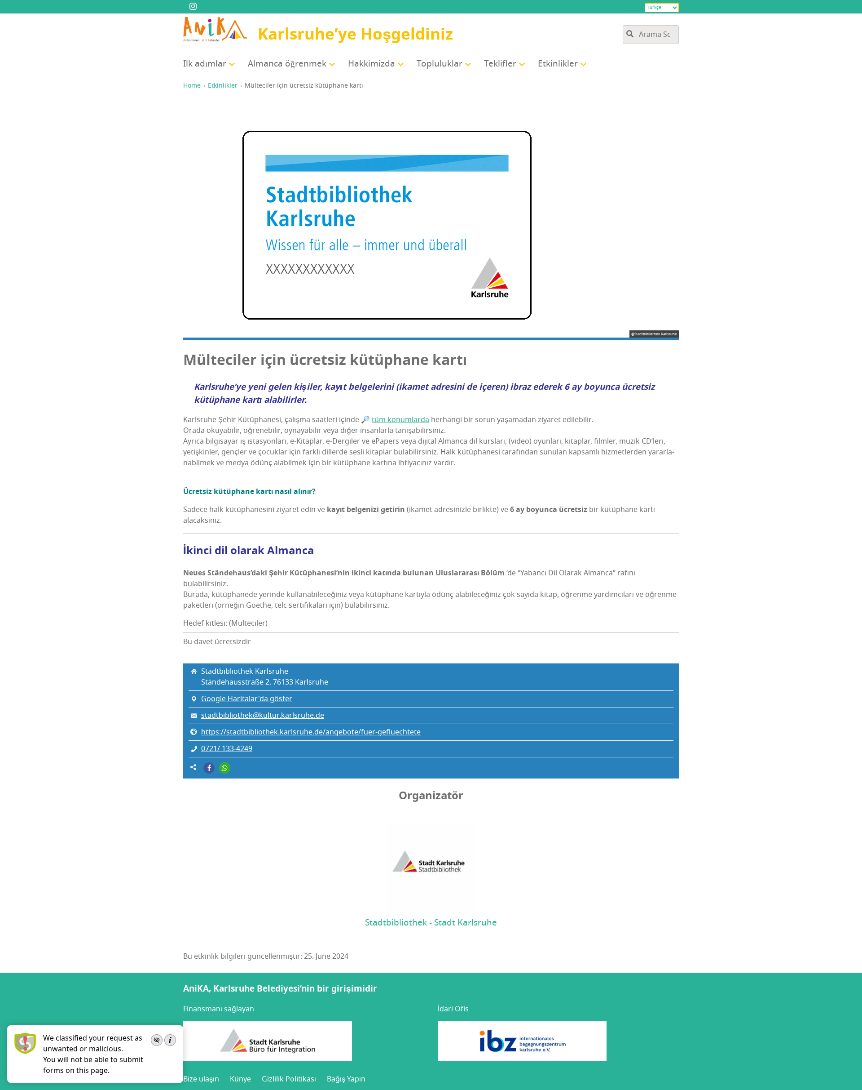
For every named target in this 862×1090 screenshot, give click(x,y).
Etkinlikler (222, 85)
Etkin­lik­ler (558, 64)
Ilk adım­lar (204, 64)
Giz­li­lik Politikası (289, 1079)
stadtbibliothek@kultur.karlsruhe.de (262, 715)
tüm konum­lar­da (400, 419)
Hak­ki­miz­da (371, 64)
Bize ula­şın (201, 1079)
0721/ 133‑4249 (226, 748)
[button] (209, 768)
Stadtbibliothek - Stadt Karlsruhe (431, 922)
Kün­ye (240, 1079)
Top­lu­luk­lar (439, 64)
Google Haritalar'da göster (246, 699)
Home (192, 85)
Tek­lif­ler (500, 64)
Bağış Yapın (346, 1079)
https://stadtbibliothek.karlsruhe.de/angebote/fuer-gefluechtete (311, 732)
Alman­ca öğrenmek (287, 64)
